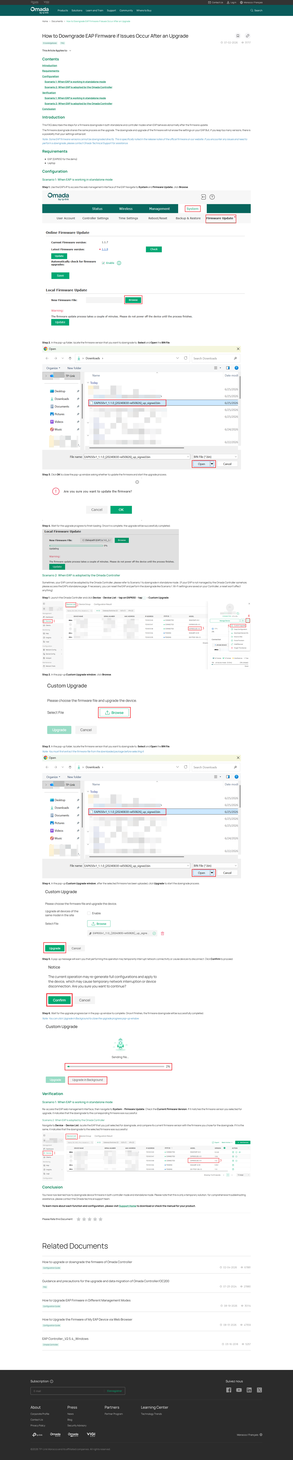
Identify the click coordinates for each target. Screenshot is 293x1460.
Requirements (50, 70)
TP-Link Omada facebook (229, 1390)
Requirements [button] (54, 151)
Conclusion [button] (52, 1186)
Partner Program (114, 1414)
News (70, 1414)
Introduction (49, 65)
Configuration (50, 76)
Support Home (127, 1206)
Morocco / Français (247, 1434)
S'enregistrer (114, 1391)
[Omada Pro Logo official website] (35, 2)
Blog (69, 1419)
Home (45, 21)
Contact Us (37, 1419)
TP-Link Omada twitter (259, 1390)
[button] (215, 2)
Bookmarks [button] (238, 36)
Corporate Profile (40, 1414)
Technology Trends (151, 1414)
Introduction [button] (53, 117)
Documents (57, 21)
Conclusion (49, 109)
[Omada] (55, 1435)
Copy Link (248, 36)
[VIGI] (91, 1435)
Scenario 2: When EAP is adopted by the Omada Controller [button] (81, 575)
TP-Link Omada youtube (239, 1390)
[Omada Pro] (73, 1435)
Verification (49, 92)
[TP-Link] (37, 1435)
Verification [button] (52, 1093)
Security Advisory (76, 1425)
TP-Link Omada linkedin (249, 1390)
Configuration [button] (54, 171)
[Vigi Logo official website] (46, 2)
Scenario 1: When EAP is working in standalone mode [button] (77, 180)
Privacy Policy (38, 1425)
